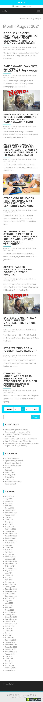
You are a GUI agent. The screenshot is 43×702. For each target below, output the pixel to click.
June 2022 (9, 547)
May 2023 (8, 522)
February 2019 (10, 640)
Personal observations (13, 481)
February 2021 (10, 584)
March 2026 (9, 508)
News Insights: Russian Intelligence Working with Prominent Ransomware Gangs (20, 118)
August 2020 (9, 598)
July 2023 (8, 517)
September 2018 (11, 651)
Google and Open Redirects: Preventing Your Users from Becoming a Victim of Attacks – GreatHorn (20, 38)
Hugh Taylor (21, 48)
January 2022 (10, 559)
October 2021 (10, 566)
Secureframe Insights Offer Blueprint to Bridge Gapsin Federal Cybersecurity (22, 444)
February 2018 (10, 668)
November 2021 (11, 563)
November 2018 (11, 647)
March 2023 (9, 526)
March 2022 (9, 554)
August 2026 (9, 496)
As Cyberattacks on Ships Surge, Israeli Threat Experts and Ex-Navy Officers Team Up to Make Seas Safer (20, 150)
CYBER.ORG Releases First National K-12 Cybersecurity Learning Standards (18, 201)
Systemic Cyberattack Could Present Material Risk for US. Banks (19, 321)
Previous (9, 409)
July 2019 (8, 628)
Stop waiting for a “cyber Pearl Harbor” (20, 349)
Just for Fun (9, 479)
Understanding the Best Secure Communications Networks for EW (17, 430)
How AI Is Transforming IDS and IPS (18, 441)
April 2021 (8, 580)
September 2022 (11, 540)
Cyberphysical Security (13, 463)
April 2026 (8, 506)
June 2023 (9, 519)
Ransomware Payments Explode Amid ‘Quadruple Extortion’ (20, 68)
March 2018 (9, 665)
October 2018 (10, 649)
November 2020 (11, 591)
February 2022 (10, 556)
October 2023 (10, 510)
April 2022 (8, 552)
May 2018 (8, 661)
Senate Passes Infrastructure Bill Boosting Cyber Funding (18, 270)
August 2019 (9, 626)
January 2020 (10, 614)
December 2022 (11, 533)
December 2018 (11, 644)
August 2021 (9, 570)
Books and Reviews (12, 458)
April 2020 (8, 607)
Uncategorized (10, 484)
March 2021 (9, 582)
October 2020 (10, 593)
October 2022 (10, 538)
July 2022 (8, 545)
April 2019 (8, 635)
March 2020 (9, 610)
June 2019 (9, 631)
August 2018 (9, 654)
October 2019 (10, 621)
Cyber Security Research (14, 460)
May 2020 (8, 605)
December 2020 (11, 589)
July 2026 (8, 499)
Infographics (9, 477)
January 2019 (10, 642)
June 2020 (9, 603)
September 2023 (11, 512)
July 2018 (8, 656)
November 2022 (11, 536)
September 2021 (11, 568)
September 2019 (11, 624)
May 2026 (8, 503)
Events (7, 467)
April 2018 (8, 663)
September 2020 (11, 596)
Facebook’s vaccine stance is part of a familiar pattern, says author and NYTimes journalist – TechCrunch (20, 238)
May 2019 (8, 633)
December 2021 (11, 561)
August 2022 (9, 543)
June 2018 (9, 658)
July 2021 (8, 573)
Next (35, 409)
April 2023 (8, 524)
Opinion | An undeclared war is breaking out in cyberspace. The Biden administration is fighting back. (20, 380)
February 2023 (10, 529)
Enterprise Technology (13, 465)
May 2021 (8, 577)
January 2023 (10, 531)
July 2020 (8, 600)
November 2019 (11, 619)
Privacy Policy (8, 684)
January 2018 (10, 670)
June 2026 (9, 501)
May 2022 (8, 549)
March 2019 (9, 637)
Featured (15, 212)
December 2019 (11, 617)
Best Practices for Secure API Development (21, 439)
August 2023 (9, 515)
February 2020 (10, 612)
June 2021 (9, 575)
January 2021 (10, 587)
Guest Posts (9, 472)
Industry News (21, 49)
